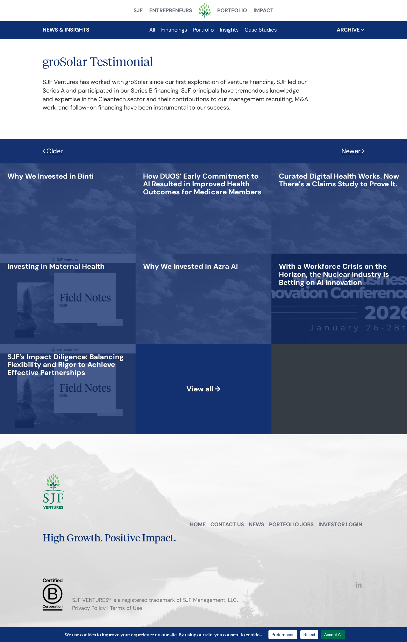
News (256, 524)
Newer (351, 151)
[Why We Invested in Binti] (50, 165)
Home (198, 524)
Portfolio (232, 10)
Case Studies (261, 29)
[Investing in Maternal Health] (56, 256)
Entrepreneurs (170, 10)
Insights (229, 29)
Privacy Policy (89, 608)
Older (54, 151)
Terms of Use (126, 608)
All (152, 29)
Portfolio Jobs (291, 524)
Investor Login (340, 524)
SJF (138, 10)
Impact (264, 10)
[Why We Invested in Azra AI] (190, 256)
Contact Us (227, 524)
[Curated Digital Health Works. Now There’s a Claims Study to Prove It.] (339, 165)
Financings (174, 29)
